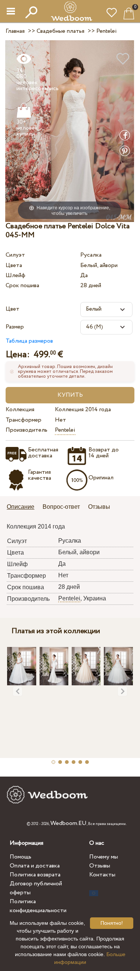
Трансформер (23, 419)
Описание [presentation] (20, 507)
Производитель (26, 430)
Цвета (14, 265)
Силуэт (15, 254)
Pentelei (65, 430)
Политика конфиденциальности (38, 906)
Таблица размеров (29, 341)
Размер (15, 326)
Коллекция (20, 409)
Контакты (102, 874)
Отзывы (99, 865)
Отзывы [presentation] (99, 507)
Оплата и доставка (35, 865)
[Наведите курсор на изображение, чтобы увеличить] (69, 130)
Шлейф (15, 275)
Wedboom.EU (68, 823)
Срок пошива (22, 285)
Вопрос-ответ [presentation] (61, 507)
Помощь (20, 857)
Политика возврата (35, 874)
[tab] (23, 507)
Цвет (12, 308)
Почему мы (103, 857)
